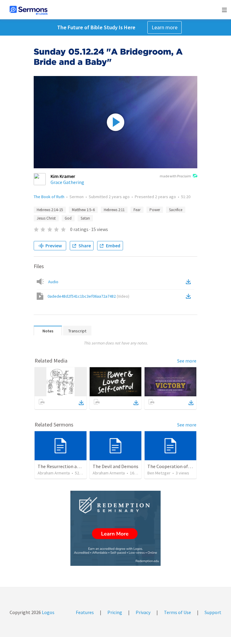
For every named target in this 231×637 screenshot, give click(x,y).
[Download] (81, 403)
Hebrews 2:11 (114, 209)
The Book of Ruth (49, 196)
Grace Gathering (67, 182)
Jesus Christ (46, 218)
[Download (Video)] (189, 296)
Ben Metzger (159, 473)
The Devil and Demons (115, 466)
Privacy (143, 612)
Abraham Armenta (54, 473)
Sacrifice (175, 209)
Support (213, 612)
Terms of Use (177, 612)
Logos (47, 612)
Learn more (164, 27)
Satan (85, 218)
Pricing (114, 612)
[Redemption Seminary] (115, 528)
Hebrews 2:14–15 (50, 209)
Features (85, 612)
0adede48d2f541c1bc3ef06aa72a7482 (88, 296)
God (68, 218)
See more (186, 361)
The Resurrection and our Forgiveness (76, 466)
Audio (53, 281)
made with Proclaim (175, 176)
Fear (137, 209)
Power (154, 209)
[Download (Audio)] (189, 281)
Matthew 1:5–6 (83, 209)
